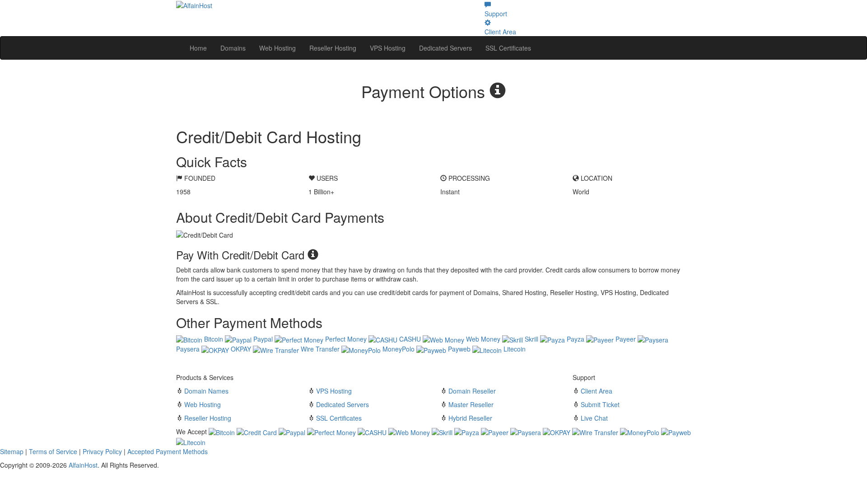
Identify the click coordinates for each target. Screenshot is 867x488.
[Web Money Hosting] (409, 431)
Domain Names (206, 390)
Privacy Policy (102, 451)
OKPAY (240, 348)
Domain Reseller (472, 390)
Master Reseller (471, 404)
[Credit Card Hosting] (257, 431)
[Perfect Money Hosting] (331, 431)
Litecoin (514, 348)
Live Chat (594, 417)
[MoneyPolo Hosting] (639, 431)
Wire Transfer (319, 348)
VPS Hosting (388, 47)
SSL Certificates (508, 47)
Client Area (596, 390)
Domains (233, 47)
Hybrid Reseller (470, 417)
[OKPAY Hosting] (556, 431)
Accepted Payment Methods (167, 451)
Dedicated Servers (445, 47)
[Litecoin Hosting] (190, 441)
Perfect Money (345, 338)
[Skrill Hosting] (442, 431)
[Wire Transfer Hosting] (595, 431)
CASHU (409, 338)
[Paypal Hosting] (292, 431)
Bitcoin (212, 338)
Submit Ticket (600, 404)
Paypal (262, 338)
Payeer (625, 338)
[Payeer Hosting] (494, 431)
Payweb (458, 348)
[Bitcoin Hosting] (222, 431)
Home (198, 47)
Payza (574, 338)
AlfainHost (83, 464)
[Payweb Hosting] (676, 431)
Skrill (530, 338)
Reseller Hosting (332, 47)
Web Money (482, 338)
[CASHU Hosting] (372, 431)
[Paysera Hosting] (525, 431)
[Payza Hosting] (466, 431)
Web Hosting (277, 47)
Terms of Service (53, 451)
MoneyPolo (398, 348)
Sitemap (11, 451)
